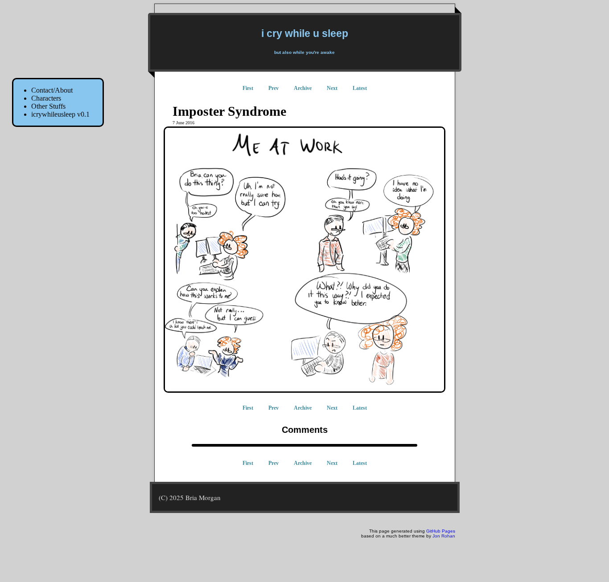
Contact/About (52, 90)
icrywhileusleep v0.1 (60, 114)
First (248, 88)
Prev (273, 88)
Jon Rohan (443, 535)
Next (332, 88)
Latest (360, 88)
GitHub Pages (440, 531)
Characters (46, 98)
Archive (303, 88)
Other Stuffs (48, 106)
